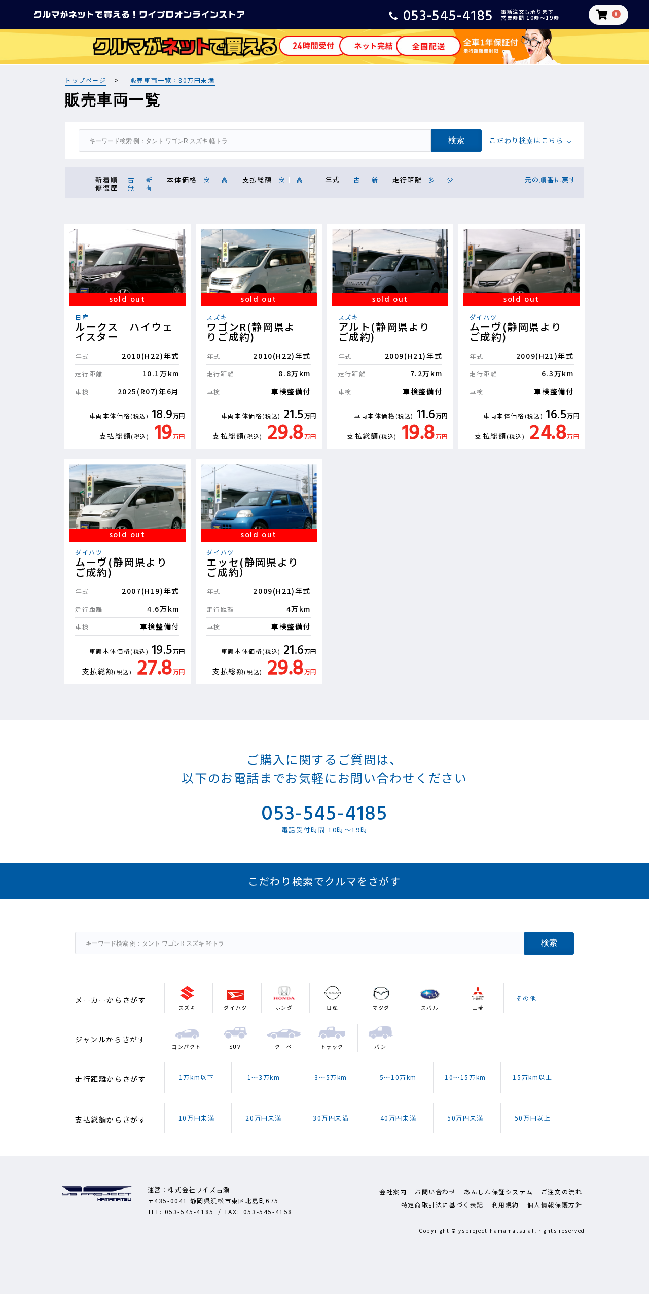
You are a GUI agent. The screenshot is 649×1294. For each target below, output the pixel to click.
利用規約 (505, 1204)
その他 (526, 998)
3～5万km (330, 1077)
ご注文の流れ (562, 1191)
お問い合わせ (435, 1191)
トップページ (85, 80)
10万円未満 (196, 1117)
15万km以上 (532, 1077)
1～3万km (263, 1077)
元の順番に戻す (550, 179)
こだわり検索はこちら (526, 140)
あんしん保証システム (498, 1191)
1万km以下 (196, 1077)
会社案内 (393, 1191)
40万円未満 (398, 1117)
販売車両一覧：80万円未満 (172, 80)
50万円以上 (533, 1117)
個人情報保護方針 (555, 1204)
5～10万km (398, 1077)
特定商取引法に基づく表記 (442, 1204)
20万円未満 (263, 1117)
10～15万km (465, 1077)
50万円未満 (465, 1117)
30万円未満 (331, 1117)
